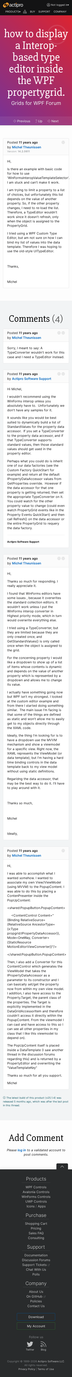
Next (54, 121)
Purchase (36, 1215)
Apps (42, 1206)
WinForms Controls (36, 1197)
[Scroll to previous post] (59, 333)
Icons (31, 1206)
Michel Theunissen (26, 147)
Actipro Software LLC (51, 1361)
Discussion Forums (36, 1260)
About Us (36, 1292)
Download (36, 1317)
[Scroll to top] (62, 1166)
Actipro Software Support (31, 379)
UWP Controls (36, 1201)
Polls (36, 1274)
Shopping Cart (36, 1224)
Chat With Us (36, 1269)
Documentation (36, 1255)
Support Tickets (35, 1265)
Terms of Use (46, 1369)
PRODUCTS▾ (13, 11)
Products (36, 1179)
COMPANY (60, 11)
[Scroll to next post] (63, 142)
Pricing (36, 1228)
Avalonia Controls (36, 1192)
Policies (36, 1301)
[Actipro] (13, 5)
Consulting (36, 1238)
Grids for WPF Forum (36, 103)
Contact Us (36, 1306)
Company (36, 1283)
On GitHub (34, 1296)
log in (22, 1150)
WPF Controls (36, 1187)
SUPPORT (44, 11)
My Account (36, 1326)
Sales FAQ (36, 1233)
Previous (23, 121)
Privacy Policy (26, 1369)
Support (36, 1247)
